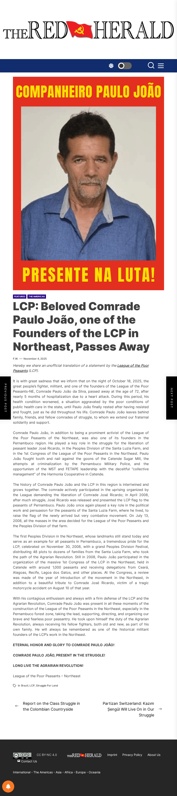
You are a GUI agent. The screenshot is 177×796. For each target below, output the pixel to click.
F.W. (15, 358)
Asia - (60, 772)
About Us (153, 755)
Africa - (70, 772)
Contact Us (28, 761)
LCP (32, 685)
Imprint (112, 755)
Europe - (82, 772)
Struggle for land (47, 685)
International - (23, 772)
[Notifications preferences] (8, 786)
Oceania (94, 772)
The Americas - (44, 772)
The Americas (36, 296)
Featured (19, 296)
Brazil (24, 685)
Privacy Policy (132, 755)
